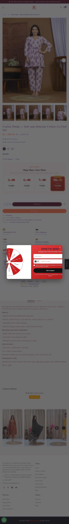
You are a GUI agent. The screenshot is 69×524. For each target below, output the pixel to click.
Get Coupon (50, 270)
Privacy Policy (54, 274)
